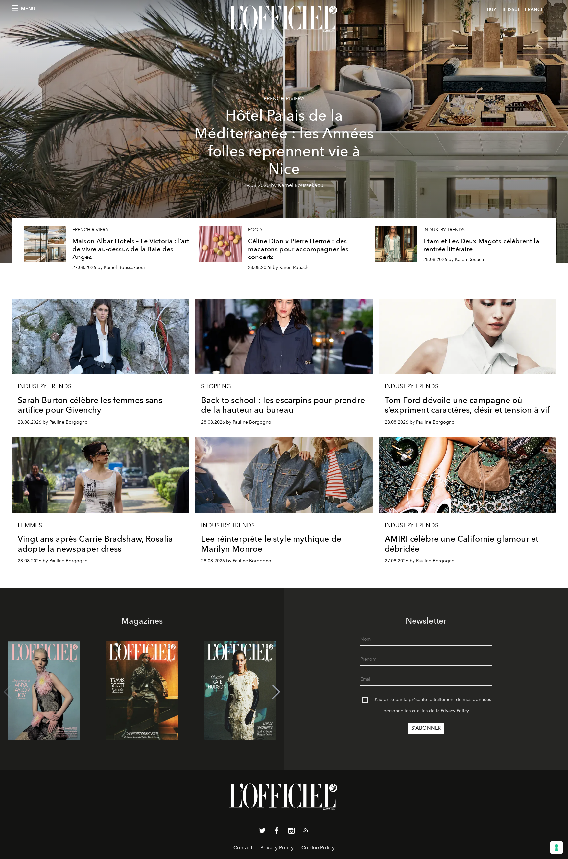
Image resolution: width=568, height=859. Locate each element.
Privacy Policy (455, 711)
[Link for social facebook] (276, 832)
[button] (276, 692)
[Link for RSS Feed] (305, 831)
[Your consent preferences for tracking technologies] (556, 847)
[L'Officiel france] (284, 19)
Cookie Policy (318, 848)
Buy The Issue (504, 9)
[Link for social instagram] (291, 832)
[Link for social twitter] (262, 832)
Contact (242, 848)
